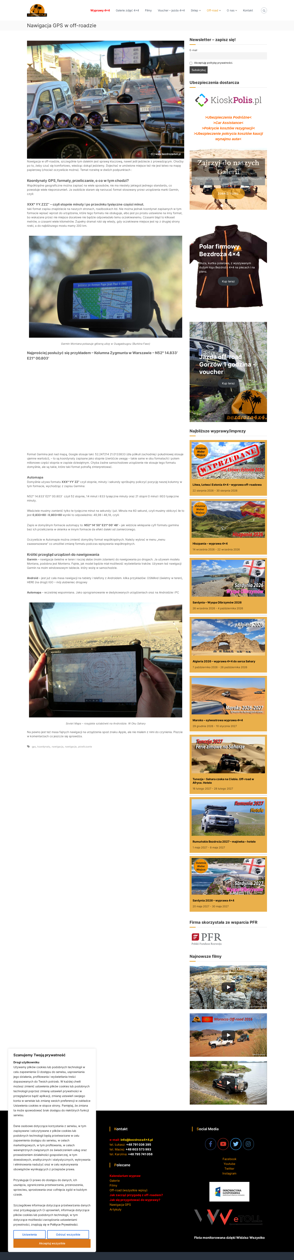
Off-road (212, 10)
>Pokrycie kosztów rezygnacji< (228, 128)
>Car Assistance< (228, 123)
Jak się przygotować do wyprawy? (135, 1200)
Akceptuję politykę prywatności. (213, 62)
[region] (52, 1150)
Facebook (229, 1159)
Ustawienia (29, 1234)
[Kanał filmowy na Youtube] (223, 1144)
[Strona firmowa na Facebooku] (210, 1144)
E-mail (193, 50)
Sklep (194, 10)
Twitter (229, 1168)
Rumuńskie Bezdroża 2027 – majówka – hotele (224, 841)
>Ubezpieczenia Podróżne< (228, 117)
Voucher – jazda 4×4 (171, 10)
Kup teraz (228, 281)
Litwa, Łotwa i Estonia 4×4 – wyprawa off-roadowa (227, 484)
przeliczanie (85, 746)
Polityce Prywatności (63, 1224)
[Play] (228, 987)
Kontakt (248, 10)
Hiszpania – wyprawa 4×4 (210, 543)
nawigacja (57, 746)
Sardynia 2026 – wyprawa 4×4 (213, 900)
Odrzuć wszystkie (68, 1234)
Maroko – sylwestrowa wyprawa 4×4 (218, 720)
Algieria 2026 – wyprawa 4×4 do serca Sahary (224, 661)
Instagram (229, 1173)
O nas (230, 10)
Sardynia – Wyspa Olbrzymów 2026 (217, 602)
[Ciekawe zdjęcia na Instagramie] (248, 1144)
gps (34, 746)
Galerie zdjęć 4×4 (127, 10)
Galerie (115, 1180)
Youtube (229, 1163)
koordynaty (43, 746)
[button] (221, 205)
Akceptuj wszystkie (52, 1243)
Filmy (148, 10)
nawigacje (71, 746)
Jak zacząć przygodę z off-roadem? (136, 1195)
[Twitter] (235, 1144)
